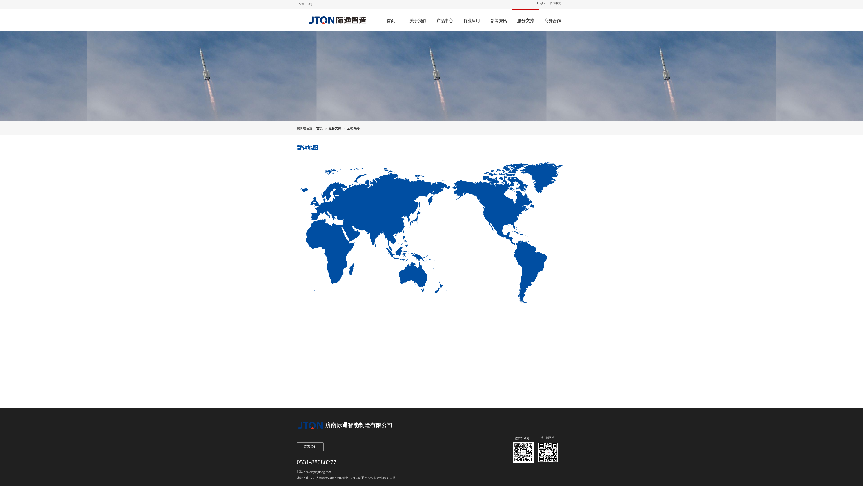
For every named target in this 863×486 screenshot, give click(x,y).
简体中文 (555, 3)
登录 (302, 4)
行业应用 (472, 20)
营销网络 (353, 128)
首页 (391, 20)
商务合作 (553, 20)
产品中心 (445, 20)
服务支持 (525, 20)
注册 (311, 4)
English (541, 3)
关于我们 (418, 20)
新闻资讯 (499, 20)
